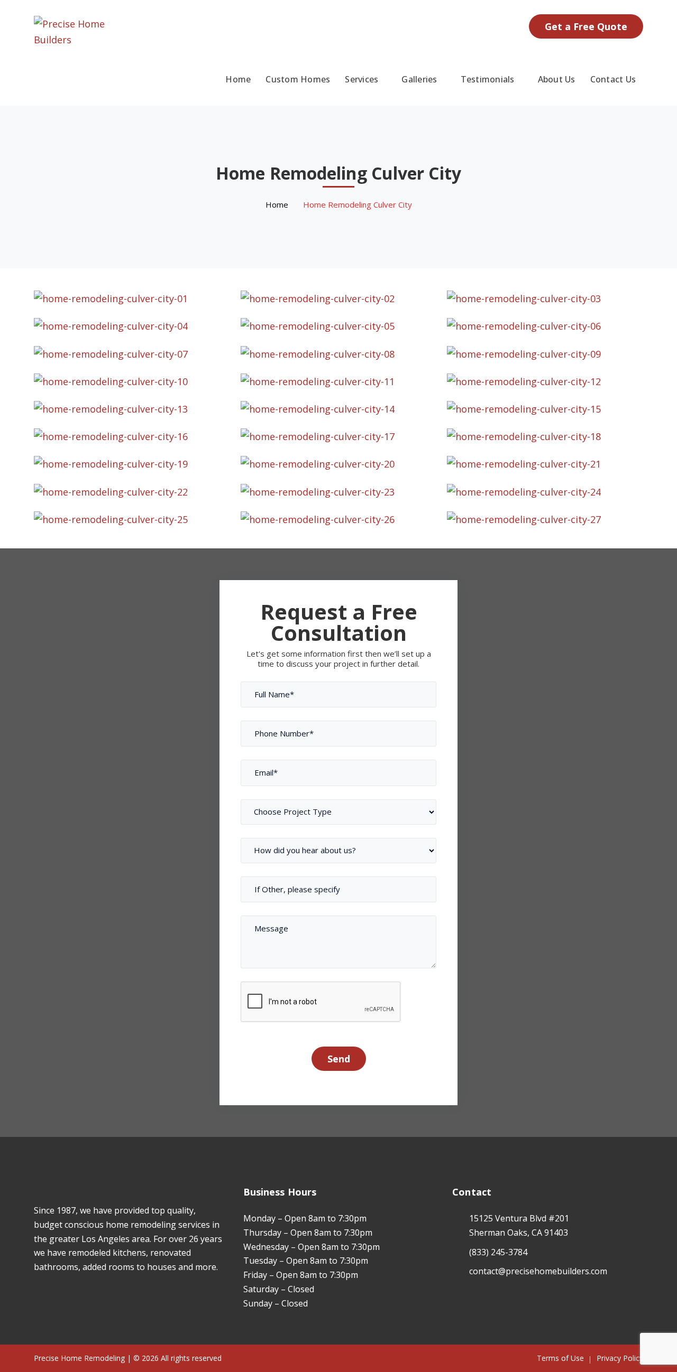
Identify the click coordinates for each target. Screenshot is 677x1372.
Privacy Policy (620, 1358)
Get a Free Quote (586, 26)
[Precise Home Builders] (69, 30)
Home (277, 204)
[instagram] (53, 1298)
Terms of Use (560, 1358)
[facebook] (37, 1298)
